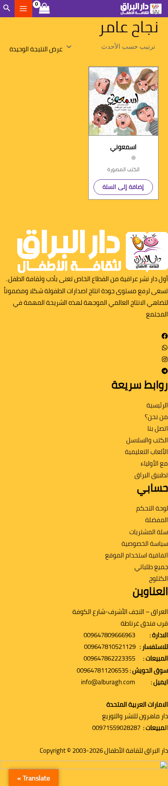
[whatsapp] (165, 348)
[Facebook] (165, 336)
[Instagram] (165, 360)
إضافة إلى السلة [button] (123, 186)
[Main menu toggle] (23, 8)
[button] (6, 9)
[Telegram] (165, 372)
